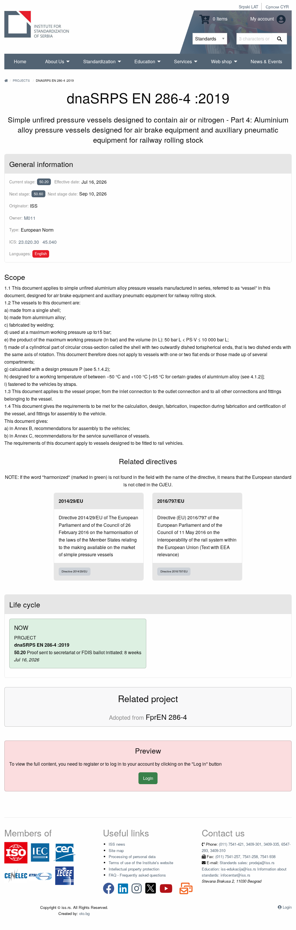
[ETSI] (40, 875)
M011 (30, 218)
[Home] (6, 80)
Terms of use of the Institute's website (141, 862)
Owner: (16, 218)
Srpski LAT (248, 7)
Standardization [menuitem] (99, 61)
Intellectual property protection (134, 869)
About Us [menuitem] (54, 61)
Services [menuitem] (183, 61)
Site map (116, 850)
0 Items (219, 18)
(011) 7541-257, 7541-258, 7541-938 (245, 856)
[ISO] (15, 852)
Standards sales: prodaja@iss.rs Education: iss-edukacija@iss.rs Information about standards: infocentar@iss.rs (244, 869)
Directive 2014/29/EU (74, 571)
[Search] (279, 38)
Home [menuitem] (20, 61)
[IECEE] (64, 875)
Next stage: (19, 194)
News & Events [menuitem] (266, 61)
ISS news (117, 844)
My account (262, 18)
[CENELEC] (15, 875)
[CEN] (64, 852)
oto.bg (84, 913)
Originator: (19, 206)
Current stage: (22, 182)
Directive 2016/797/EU (174, 571)
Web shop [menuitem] (221, 61)
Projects (21, 80)
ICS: (13, 242)
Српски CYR (277, 7)
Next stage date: (63, 194)
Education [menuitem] (144, 61)
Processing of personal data (132, 856)
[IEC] (40, 852)
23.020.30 (28, 242)
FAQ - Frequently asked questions (137, 875)
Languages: (20, 253)
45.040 (49, 242)
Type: (14, 229)
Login (148, 778)
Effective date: (67, 182)
